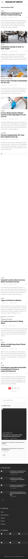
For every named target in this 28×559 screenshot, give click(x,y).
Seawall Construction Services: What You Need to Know (13, 281)
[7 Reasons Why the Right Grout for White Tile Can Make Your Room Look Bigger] (5, 494)
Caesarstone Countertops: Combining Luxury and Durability (13, 443)
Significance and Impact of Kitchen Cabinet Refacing (11, 14)
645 (26, 373)
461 (26, 284)
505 (26, 302)
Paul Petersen (5, 51)
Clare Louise (6, 438)
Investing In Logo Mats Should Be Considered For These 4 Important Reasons (13, 369)
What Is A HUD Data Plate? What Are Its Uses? (13, 345)
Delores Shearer (5, 139)
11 (25, 438)
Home (3, 44)
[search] (25, 2)
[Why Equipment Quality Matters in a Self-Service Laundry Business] (5, 487)
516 (26, 325)
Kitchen (3, 521)
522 (26, 119)
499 (26, 85)
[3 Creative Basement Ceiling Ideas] (7, 317)
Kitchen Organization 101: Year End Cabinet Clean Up (12, 136)
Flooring (3, 518)
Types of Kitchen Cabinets (11, 300)
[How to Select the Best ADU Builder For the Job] (14, 71)
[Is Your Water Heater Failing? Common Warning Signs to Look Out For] (14, 103)
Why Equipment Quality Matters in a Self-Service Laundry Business (13, 449)
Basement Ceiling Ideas (7, 78)
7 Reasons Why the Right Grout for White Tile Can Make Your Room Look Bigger (18, 493)
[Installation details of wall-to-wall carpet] (14, 37)
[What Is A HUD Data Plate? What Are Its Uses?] (1, 340)
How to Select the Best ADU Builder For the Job (14, 82)
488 (26, 17)
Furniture (3, 524)
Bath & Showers (5, 515)
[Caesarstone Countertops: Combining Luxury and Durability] (5, 480)
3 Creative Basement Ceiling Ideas (12, 322)
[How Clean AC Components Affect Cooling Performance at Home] (14, 424)
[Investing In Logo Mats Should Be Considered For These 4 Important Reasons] (1, 363)
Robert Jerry (4, 17)
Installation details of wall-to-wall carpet (12, 48)
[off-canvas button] (2, 2)
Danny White (4, 284)
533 (26, 51)
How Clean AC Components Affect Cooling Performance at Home (12, 435)
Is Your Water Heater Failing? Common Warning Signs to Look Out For (13, 115)
